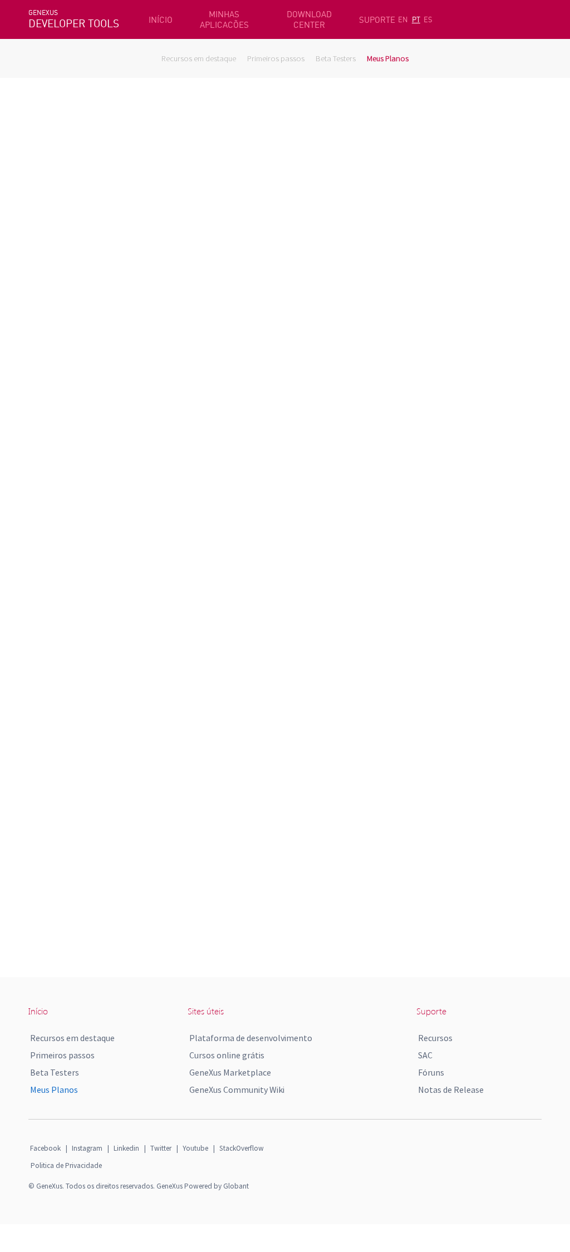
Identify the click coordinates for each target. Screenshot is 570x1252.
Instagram (87, 1148)
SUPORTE (377, 19)
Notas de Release (451, 1089)
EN (403, 19)
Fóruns (431, 1072)
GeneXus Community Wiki (236, 1089)
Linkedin (126, 1148)
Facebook (45, 1148)
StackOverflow (241, 1148)
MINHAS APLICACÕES (224, 19)
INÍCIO (161, 19)
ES (428, 19)
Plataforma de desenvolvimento (250, 1037)
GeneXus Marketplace (230, 1072)
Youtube (195, 1148)
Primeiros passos (275, 58)
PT (416, 19)
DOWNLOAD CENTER (309, 19)
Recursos (435, 1037)
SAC (425, 1055)
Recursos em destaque (198, 58)
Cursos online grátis (226, 1055)
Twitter (160, 1148)
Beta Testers (336, 58)
